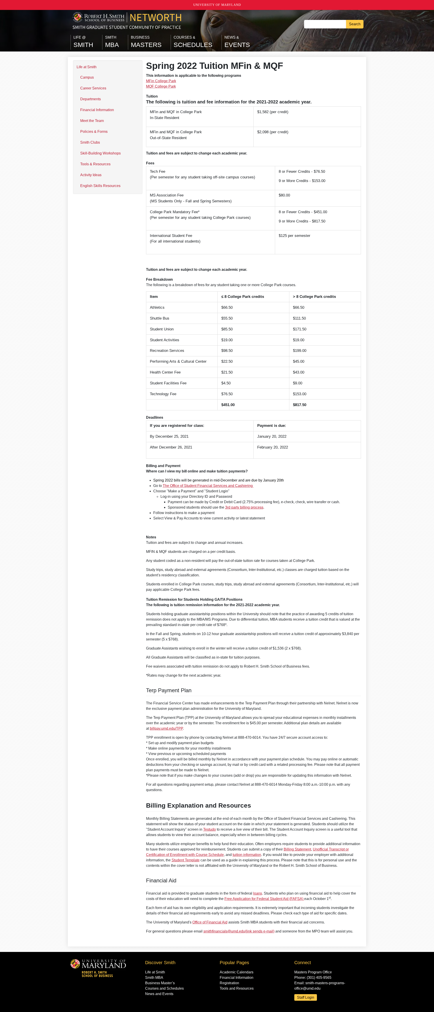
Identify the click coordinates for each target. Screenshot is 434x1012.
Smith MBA (154, 977)
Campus (87, 77)
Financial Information (97, 110)
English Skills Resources (100, 186)
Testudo (209, 829)
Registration (229, 983)
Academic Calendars (236, 972)
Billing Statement (297, 849)
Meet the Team (92, 121)
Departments (90, 99)
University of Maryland (217, 5)
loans (257, 893)
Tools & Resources (95, 164)
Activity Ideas (90, 175)
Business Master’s (160, 983)
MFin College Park (161, 81)
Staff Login (305, 997)
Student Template (186, 860)
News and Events (159, 994)
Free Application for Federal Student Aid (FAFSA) (264, 899)
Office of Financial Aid (209, 922)
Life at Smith (87, 67)
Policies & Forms (94, 131)
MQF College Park (161, 86)
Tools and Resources (237, 988)
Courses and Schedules (164, 988)
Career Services (93, 88)
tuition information (247, 855)
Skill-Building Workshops (100, 153)
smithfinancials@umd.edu (238, 931)
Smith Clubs (90, 142)
